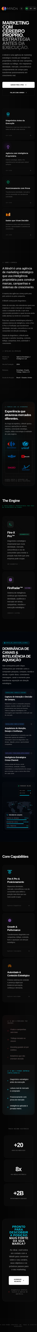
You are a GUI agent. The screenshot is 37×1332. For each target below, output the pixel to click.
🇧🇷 (27, 8)
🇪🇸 (35, 8)
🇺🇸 (31, 8)
